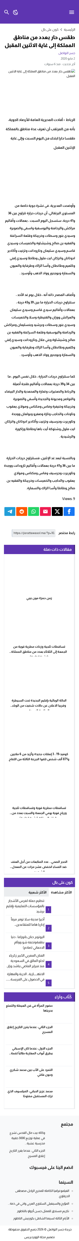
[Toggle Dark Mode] (16, 12)
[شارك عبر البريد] (45, 511)
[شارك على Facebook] (69, 511)
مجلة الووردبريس (35, 1237)
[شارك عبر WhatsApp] (33, 511)
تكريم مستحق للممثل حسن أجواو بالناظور (43, 1211)
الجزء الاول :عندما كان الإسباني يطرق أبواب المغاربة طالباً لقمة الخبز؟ (32, 1053)
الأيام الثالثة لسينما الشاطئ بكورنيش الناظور (41, 1218)
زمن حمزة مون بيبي (39, 598)
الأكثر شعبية (38, 892)
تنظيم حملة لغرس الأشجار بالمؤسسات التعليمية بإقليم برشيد (25, 906)
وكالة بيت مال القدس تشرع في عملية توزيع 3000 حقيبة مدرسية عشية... (27, 1138)
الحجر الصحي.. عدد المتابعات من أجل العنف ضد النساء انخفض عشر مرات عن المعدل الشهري (39, 867)
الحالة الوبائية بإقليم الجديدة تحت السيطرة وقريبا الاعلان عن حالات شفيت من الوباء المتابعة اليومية (39, 705)
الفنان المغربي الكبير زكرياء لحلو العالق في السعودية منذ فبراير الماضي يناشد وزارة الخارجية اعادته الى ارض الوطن (25, 965)
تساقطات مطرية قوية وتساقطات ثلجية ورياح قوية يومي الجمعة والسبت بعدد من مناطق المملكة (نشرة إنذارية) (39, 813)
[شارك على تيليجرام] (9, 511)
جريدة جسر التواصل (59, 1229)
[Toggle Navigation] (72, 12)
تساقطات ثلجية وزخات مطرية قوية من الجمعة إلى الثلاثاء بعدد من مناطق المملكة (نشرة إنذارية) (39, 651)
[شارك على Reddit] (21, 511)
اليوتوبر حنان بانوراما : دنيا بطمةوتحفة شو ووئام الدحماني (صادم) (27, 942)
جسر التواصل (66, 53)
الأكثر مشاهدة (61, 892)
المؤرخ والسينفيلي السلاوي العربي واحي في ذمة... (38, 1203)
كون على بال (50, 29)
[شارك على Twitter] (57, 511)
